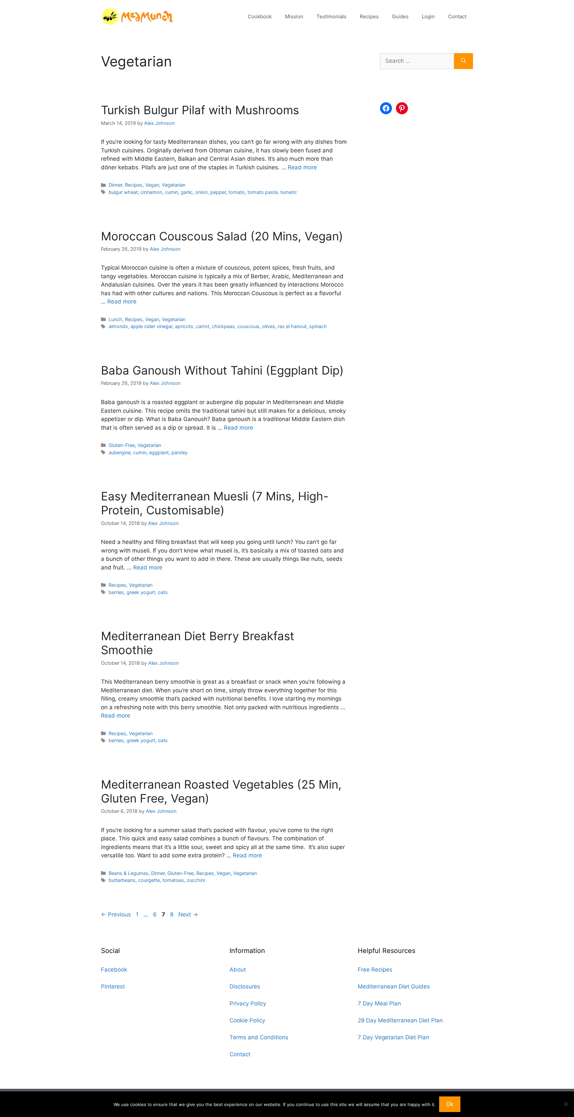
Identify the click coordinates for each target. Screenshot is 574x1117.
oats (163, 592)
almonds (118, 326)
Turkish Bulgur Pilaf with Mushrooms (200, 110)
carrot (202, 326)
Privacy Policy (248, 1003)
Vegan (152, 185)
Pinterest (113, 986)
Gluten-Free (122, 445)
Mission (294, 16)
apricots (184, 326)
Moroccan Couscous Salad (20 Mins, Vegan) (222, 236)
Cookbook (260, 16)
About (238, 969)
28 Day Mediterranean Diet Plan (400, 1020)
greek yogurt (141, 592)
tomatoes (173, 880)
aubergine (120, 452)
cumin (171, 192)
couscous (248, 326)
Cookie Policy (247, 1020)
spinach (318, 326)
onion (201, 192)
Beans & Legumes (128, 873)
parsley (179, 452)
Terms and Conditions (259, 1037)
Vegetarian (173, 185)
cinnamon (151, 192)
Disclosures (245, 986)
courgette (149, 880)
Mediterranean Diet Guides (394, 986)
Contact (457, 16)
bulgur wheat (123, 192)
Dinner (115, 185)
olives (268, 326)
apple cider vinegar (151, 326)
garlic (187, 192)
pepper (218, 192)
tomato (237, 192)
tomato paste (262, 192)
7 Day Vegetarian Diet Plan (393, 1037)
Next (188, 914)
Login (428, 16)
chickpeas (223, 326)
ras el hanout (292, 326)
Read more (302, 167)
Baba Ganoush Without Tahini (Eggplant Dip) (222, 370)
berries (116, 592)
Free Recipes (375, 969)
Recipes (369, 16)
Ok (449, 1104)
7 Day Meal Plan (379, 1003)
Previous (116, 914)
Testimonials (331, 16)
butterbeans (122, 880)
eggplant (159, 452)
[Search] (463, 61)
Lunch (115, 319)
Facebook (114, 969)
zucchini (196, 880)
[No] (565, 1104)
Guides (400, 16)
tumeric (288, 192)
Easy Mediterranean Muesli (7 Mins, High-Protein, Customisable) (215, 503)
